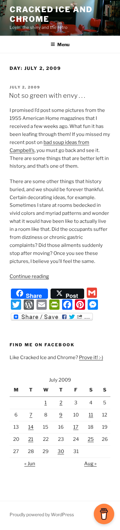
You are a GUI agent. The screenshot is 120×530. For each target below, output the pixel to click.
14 (31, 427)
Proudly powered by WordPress (42, 514)
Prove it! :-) (91, 357)
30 (61, 451)
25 (91, 439)
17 (75, 427)
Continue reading (29, 276)
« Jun (29, 464)
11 (91, 415)
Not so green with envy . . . (47, 95)
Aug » (90, 464)
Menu (63, 44)
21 (30, 439)
